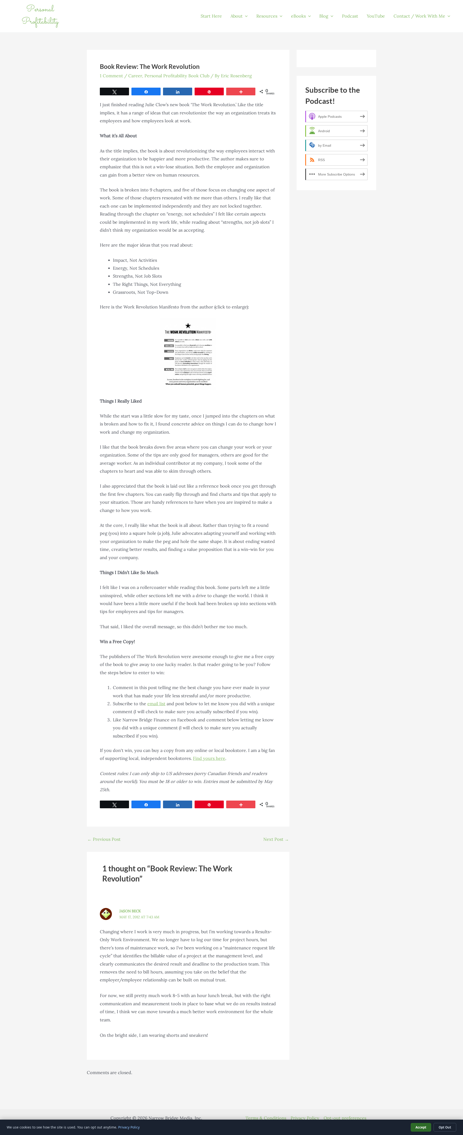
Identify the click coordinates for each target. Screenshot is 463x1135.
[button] (245, 16)
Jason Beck (130, 911)
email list (156, 703)
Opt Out (445, 1127)
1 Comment (111, 75)
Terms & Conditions (265, 1118)
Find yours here (209, 758)
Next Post (276, 839)
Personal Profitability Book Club (176, 75)
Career (135, 75)
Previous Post (104, 839)
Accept (420, 1127)
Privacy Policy (305, 1118)
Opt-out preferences (345, 1118)
